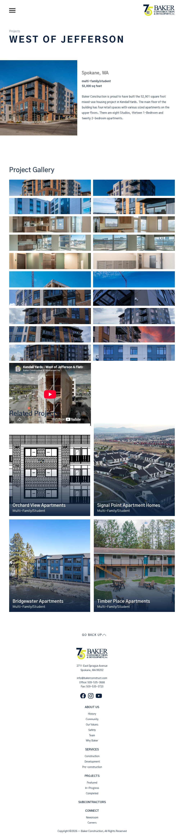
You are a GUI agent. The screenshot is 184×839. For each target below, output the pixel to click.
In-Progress (92, 788)
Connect (92, 810)
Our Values (92, 724)
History (92, 714)
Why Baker (92, 740)
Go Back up (92, 634)
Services (92, 749)
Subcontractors (92, 802)
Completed (92, 793)
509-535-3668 (96, 682)
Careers (92, 823)
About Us (92, 707)
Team (92, 735)
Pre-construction (92, 767)
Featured (92, 783)
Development (92, 761)
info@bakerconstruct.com (92, 678)
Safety (92, 730)
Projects (14, 31)
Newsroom (92, 817)
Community (92, 719)
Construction (92, 756)
